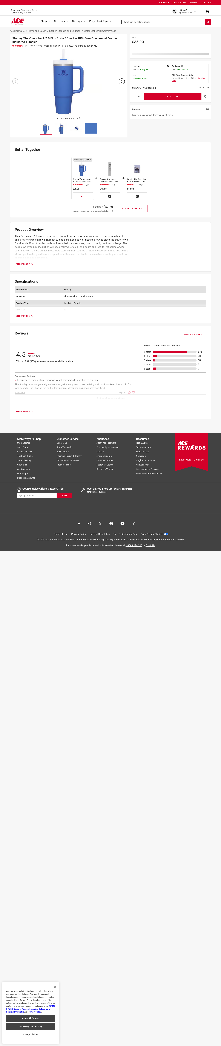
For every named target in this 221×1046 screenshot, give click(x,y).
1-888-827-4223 (134, 545)
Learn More (185, 459)
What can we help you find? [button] (137, 22)
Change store (203, 87)
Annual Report (142, 465)
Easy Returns (63, 451)
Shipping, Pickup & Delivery (69, 456)
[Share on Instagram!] (89, 523)
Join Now (199, 459)
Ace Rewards (164, 2)
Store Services (142, 451)
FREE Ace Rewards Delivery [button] (183, 75)
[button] (166, 22)
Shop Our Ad (23, 447)
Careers (100, 451)
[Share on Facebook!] (79, 523)
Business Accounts (179, 2)
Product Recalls (64, 465)
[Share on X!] (100, 523)
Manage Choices (30, 1034)
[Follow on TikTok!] (134, 523)
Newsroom (141, 456)
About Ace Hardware (106, 443)
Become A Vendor (105, 469)
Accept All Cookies (30, 1018)
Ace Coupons (23, 469)
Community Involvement (108, 447)
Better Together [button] (27, 149)
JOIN (64, 495)
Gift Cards (22, 465)
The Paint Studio (25, 456)
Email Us (150, 545)
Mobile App (22, 473)
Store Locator (205, 2)
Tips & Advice (142, 443)
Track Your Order (64, 447)
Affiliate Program (104, 456)
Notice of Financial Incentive (26, 1009)
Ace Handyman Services (147, 469)
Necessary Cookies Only (30, 1026)
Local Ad (193, 2)
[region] (30, 1013)
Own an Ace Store (105, 460)
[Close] (55, 986)
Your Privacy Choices (152, 534)
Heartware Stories (105, 465)
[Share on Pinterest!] (111, 523)
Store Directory (24, 460)
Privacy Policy (78, 534)
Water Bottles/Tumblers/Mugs (100, 31)
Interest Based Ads (100, 534)
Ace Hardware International (149, 473)
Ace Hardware (17, 31)
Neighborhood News (145, 460)
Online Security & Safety (68, 460)
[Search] (208, 22)
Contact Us (62, 443)
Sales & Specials (143, 447)
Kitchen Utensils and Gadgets (65, 31)
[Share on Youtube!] (122, 523)
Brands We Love (24, 451)
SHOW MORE (23, 264)
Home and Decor (37, 31)
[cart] (208, 11)
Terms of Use (61, 534)
